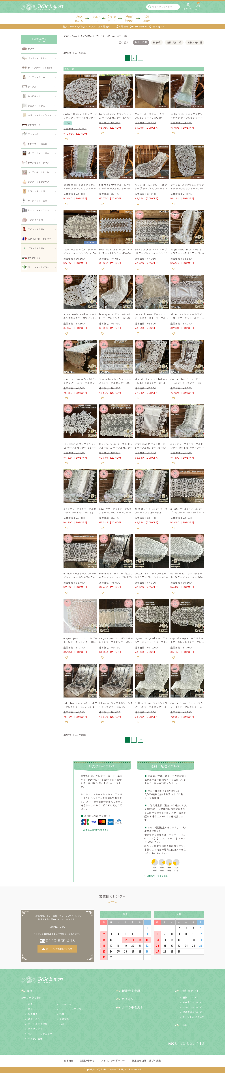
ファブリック (35, 1029)
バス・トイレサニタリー (41, 1034)
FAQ (184, 1024)
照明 (30, 1009)
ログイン (128, 999)
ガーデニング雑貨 (38, 1024)
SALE (63, 1024)
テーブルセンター (99, 36)
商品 (30, 990)
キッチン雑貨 (35, 1038)
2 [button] (134, 58)
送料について (190, 997)
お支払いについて (192, 1007)
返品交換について (192, 1012)
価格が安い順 (174, 42)
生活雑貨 (33, 1014)
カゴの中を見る (132, 1007)
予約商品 (64, 1019)
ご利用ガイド (190, 990)
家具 (30, 1004)
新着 (62, 1014)
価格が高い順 (195, 42)
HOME (66, 36)
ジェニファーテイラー (72, 1009)
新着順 (157, 42)
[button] (140, 58)
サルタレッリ (67, 1004)
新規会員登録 (131, 990)
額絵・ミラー (35, 1019)
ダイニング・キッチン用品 (81, 36)
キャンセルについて (193, 1017)
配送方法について (192, 1002)
